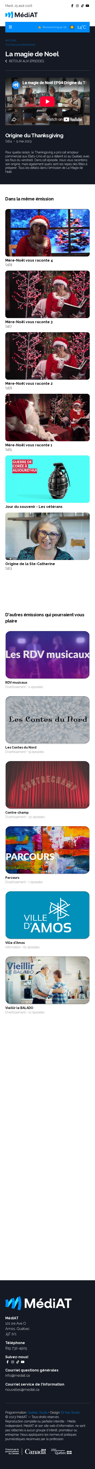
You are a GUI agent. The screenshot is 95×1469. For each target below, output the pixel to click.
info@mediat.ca (17, 1375)
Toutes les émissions (20, 44)
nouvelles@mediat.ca (22, 1390)
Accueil (11, 40)
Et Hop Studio (70, 1412)
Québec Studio (38, 1412)
